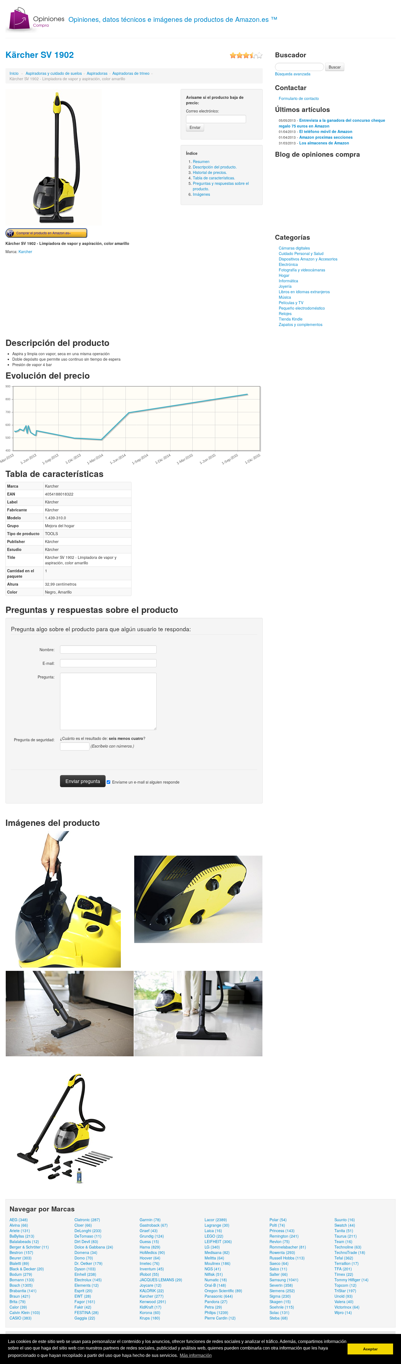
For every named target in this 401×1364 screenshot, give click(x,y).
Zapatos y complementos (300, 324)
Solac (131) (279, 1312)
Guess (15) (149, 1241)
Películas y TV (291, 302)
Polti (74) (277, 1225)
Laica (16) (213, 1230)
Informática (288, 280)
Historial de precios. (210, 172)
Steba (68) (279, 1318)
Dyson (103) (85, 1268)
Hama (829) (150, 1247)
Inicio (14, 73)
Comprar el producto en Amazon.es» (43, 232)
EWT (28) (82, 1296)
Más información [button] (196, 1355)
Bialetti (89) (19, 1263)
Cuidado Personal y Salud (301, 253)
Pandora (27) (216, 1301)
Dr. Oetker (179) (88, 1263)
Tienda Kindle (291, 319)
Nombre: (47, 649)
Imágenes (201, 194)
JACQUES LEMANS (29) (161, 1279)
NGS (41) (213, 1268)
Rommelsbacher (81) (288, 1247)
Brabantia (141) (23, 1290)
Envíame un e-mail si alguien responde (145, 782)
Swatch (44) (344, 1225)
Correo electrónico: (202, 111)
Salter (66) (279, 1274)
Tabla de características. (214, 177)
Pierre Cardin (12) (220, 1318)
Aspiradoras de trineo (130, 73)
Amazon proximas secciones (326, 137)
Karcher (25, 251)
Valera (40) (344, 1301)
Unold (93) (343, 1296)
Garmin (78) (150, 1219)
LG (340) (212, 1247)
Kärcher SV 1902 (39, 54)
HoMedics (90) (152, 1252)
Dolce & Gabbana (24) (93, 1247)
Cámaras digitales (294, 248)
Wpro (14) (343, 1312)
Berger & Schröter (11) (29, 1247)
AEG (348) (19, 1219)
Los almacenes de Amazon (324, 143)
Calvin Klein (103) (25, 1312)
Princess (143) (282, 1230)
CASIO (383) (21, 1318)
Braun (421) (20, 1296)
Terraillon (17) (346, 1263)
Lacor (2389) (216, 1219)
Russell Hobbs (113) (287, 1258)
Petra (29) (213, 1307)
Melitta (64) (214, 1258)
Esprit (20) (83, 1290)
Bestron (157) (21, 1252)
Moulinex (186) (218, 1263)
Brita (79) (18, 1301)
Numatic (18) (216, 1279)
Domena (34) (85, 1252)
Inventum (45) (152, 1268)
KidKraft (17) (150, 1307)
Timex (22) (343, 1274)
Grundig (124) (152, 1236)
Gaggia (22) (84, 1318)
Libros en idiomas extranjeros (304, 291)
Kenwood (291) (153, 1301)
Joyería (285, 286)
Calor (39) (18, 1307)
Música (285, 297)
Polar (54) (278, 1219)
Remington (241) (284, 1236)
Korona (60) (150, 1312)
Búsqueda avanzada (292, 73)
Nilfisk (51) (214, 1274)
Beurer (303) (21, 1258)
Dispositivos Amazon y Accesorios (308, 259)
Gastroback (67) (154, 1225)
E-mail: (49, 663)
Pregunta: (46, 677)
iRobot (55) (149, 1274)
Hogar (284, 275)
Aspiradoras (97, 73)
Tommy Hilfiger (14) (351, 1279)
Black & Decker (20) (27, 1268)
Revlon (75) (280, 1241)
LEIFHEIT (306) (218, 1241)
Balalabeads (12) (24, 1241)
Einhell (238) (85, 1274)
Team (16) (343, 1241)
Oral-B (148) (215, 1285)
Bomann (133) (22, 1279)
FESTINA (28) (86, 1312)
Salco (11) (278, 1268)
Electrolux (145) (88, 1279)
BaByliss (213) (22, 1236)
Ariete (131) (20, 1230)
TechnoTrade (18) (349, 1252)
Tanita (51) (343, 1230)
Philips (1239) (216, 1312)
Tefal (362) (343, 1258)
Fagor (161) (84, 1301)
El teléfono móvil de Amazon (325, 131)
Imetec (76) (150, 1263)
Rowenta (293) (282, 1252)
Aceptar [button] (370, 1349)
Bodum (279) (21, 1274)
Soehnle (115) (282, 1307)
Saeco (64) (279, 1263)
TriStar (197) (345, 1290)
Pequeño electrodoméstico (302, 308)
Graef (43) (149, 1230)
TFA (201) (343, 1268)
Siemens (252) (282, 1290)
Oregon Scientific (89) (223, 1290)
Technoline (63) (347, 1247)
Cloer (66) (83, 1225)
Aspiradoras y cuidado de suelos (54, 73)
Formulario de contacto (299, 98)
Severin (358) (281, 1285)
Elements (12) (86, 1285)
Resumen (201, 161)
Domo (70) (83, 1258)
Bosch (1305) (21, 1285)
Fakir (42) (82, 1307)
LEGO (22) (214, 1236)
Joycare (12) (150, 1285)
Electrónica (288, 264)
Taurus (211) (345, 1236)
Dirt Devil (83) (86, 1241)
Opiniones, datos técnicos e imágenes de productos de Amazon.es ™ (172, 19)
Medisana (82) (217, 1252)
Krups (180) (150, 1318)
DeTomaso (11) (87, 1236)
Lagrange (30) (217, 1225)
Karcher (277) (152, 1296)
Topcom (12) (345, 1285)
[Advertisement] (51, 295)
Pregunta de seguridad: (34, 739)
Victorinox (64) (347, 1307)
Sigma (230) (280, 1296)
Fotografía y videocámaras (302, 269)
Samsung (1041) (284, 1279)
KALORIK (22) (152, 1290)
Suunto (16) (344, 1219)
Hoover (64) (150, 1258)
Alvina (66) (19, 1225)
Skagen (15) (280, 1301)
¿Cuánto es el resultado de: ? (102, 738)
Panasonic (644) (219, 1296)
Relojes (285, 313)
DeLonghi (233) (87, 1230)
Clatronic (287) (87, 1219)
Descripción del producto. (215, 167)
